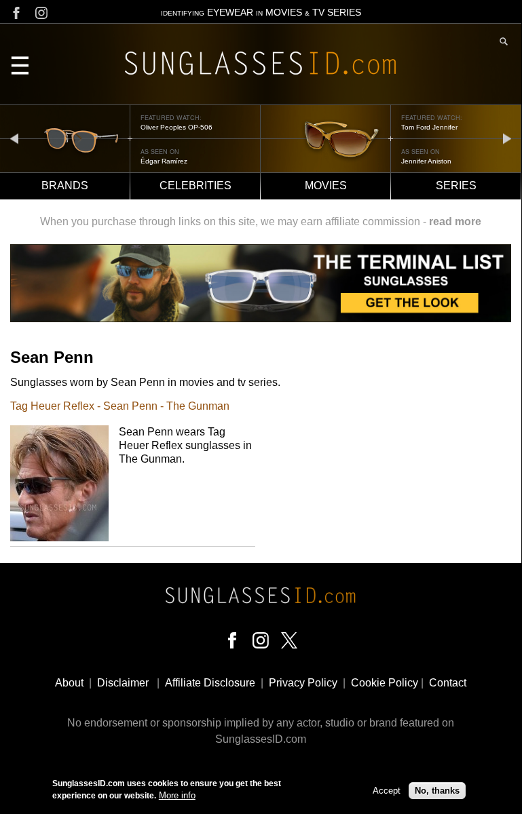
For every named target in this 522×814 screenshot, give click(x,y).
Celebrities (195, 185)
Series (456, 185)
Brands (64, 185)
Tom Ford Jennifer (429, 127)
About (69, 683)
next (507, 138)
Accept (386, 791)
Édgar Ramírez (164, 161)
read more (455, 221)
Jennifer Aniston (426, 161)
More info (177, 795)
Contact (447, 683)
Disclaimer (123, 683)
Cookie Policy (384, 683)
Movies (326, 185)
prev (14, 138)
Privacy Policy (303, 683)
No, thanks (437, 791)
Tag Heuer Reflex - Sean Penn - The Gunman (119, 406)
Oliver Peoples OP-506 (176, 127)
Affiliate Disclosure (210, 683)
